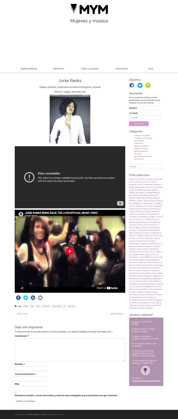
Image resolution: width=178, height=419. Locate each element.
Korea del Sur (134, 257)
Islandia (145, 251)
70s (156, 179)
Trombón (150, 297)
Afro (140, 184)
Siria (158, 286)
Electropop (154, 227)
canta (148, 206)
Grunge (151, 241)
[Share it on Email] (40, 299)
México (132, 265)
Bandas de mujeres (137, 192)
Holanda (132, 249)
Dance (154, 219)
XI (139, 305)
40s (140, 179)
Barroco (154, 195)
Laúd (161, 257)
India (140, 249)
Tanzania (133, 294)
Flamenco (133, 235)
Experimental (153, 230)
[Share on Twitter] (25, 299)
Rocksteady (143, 284)
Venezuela (142, 302)
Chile (131, 211)
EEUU (131, 227)
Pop (137, 270)
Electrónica (133, 230)
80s (32, 306)
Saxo (131, 286)
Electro (145, 227)
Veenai (133, 302)
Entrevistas (138, 143)
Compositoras (152, 214)
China (146, 211)
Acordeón (133, 184)
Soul (136, 289)
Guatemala (133, 243)
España (143, 230)
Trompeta (133, 300)
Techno (142, 294)
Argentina (141, 187)
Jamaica (71, 306)
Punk (154, 273)
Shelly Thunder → (118, 313)
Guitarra (147, 246)
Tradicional (135, 297)
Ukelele (150, 300)
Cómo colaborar (89, 68)
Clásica (132, 214)
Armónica (159, 187)
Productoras (134, 273)
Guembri (143, 243)
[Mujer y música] (89, 9)
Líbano (142, 260)
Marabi (155, 260)
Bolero (140, 200)
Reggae (147, 276)
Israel (152, 251)
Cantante (46, 306)
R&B (160, 273)
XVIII (158, 305)
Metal (151, 262)
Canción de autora (136, 206)
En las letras (139, 140)
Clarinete (154, 211)
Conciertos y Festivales (143, 138)
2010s (145, 182)
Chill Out (138, 211)
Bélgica (137, 203)
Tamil (147, 292)
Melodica (143, 262)
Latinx (154, 257)
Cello (131, 209)
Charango (155, 209)
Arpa (132, 190)
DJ (64, 306)
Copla (152, 217)
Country (132, 219)
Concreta (132, 217)
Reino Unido (134, 278)
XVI (148, 305)
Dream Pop (153, 225)
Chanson (145, 209)
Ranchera (133, 276)
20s (130, 179)
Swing (133, 292)
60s (150, 179)
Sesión (138, 286)
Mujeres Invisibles (141, 146)
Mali (148, 260)
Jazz (149, 254)
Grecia (131, 241)
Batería (132, 198)
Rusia (153, 284)
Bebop (149, 198)
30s (135, 179)
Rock (147, 281)
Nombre (20, 364)
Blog (150, 68)
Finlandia (155, 233)
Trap (143, 297)
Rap (140, 276)
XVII (152, 305)
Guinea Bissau (155, 243)
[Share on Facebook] (18, 299)
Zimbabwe (133, 308)
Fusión (133, 238)
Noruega (159, 265)
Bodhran (132, 200)
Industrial (153, 249)
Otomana (134, 268)
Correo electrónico (25, 374)
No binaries (149, 265)
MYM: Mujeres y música (38, 414)
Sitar (131, 289)
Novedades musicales (143, 156)
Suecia (153, 289)
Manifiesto (58, 68)
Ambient (157, 184)
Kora (155, 254)
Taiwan (140, 292)
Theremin (158, 294)
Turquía (142, 300)
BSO (131, 203)
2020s (152, 182)
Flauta (141, 235)
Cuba (140, 219)
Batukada (141, 198)
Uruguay (158, 300)
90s (38, 306)
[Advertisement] (89, 45)
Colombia (141, 214)
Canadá (157, 203)
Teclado (150, 294)
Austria (148, 190)
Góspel (156, 246)
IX (130, 254)
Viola (151, 302)
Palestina (144, 268)
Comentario (22, 335)
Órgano (150, 308)
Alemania (148, 184)
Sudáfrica (144, 289)
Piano (131, 270)
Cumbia (147, 219)
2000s (25, 306)
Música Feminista (141, 151)
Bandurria (145, 195)
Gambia (147, 238)
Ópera (142, 308)
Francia (154, 235)
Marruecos (133, 262)
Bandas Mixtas (152, 192)
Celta (137, 209)
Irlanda (132, 251)
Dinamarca (143, 222)
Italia (159, 251)
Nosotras (138, 153)
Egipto (137, 227)
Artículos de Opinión (142, 135)
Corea (158, 217)
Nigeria (140, 265)
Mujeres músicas (29, 68)
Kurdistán (146, 257)
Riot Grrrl (139, 281)
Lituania (134, 260)
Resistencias (121, 68)
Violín (157, 302)
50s (145, 179)
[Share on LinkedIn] (33, 299)
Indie (146, 249)
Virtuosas (133, 305)
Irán (138, 251)
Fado (131, 233)
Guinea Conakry (135, 246)
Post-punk (154, 270)
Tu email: (133, 113)
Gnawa (155, 238)
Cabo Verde (147, 203)
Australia (140, 190)
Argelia (132, 187)
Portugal (144, 270)
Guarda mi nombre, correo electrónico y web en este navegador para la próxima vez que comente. (66, 395)
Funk (160, 235)
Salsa (159, 284)
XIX (143, 305)
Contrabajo (143, 217)
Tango (154, 292)
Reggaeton (156, 276)
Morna (158, 262)
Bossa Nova (150, 200)
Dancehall (57, 306)
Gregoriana (141, 241)
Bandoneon (134, 195)
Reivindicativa (146, 278)
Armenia (150, 187)
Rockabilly (133, 284)
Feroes (147, 233)
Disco (141, 225)
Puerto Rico (145, 273)
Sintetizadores (148, 286)
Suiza (160, 289)
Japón (143, 254)
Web (17, 383)
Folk (147, 235)
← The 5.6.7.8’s (21, 313)
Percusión (154, 268)
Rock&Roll (155, 281)
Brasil (159, 200)
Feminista (139, 233)
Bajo (155, 190)
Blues (156, 198)
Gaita (140, 238)
